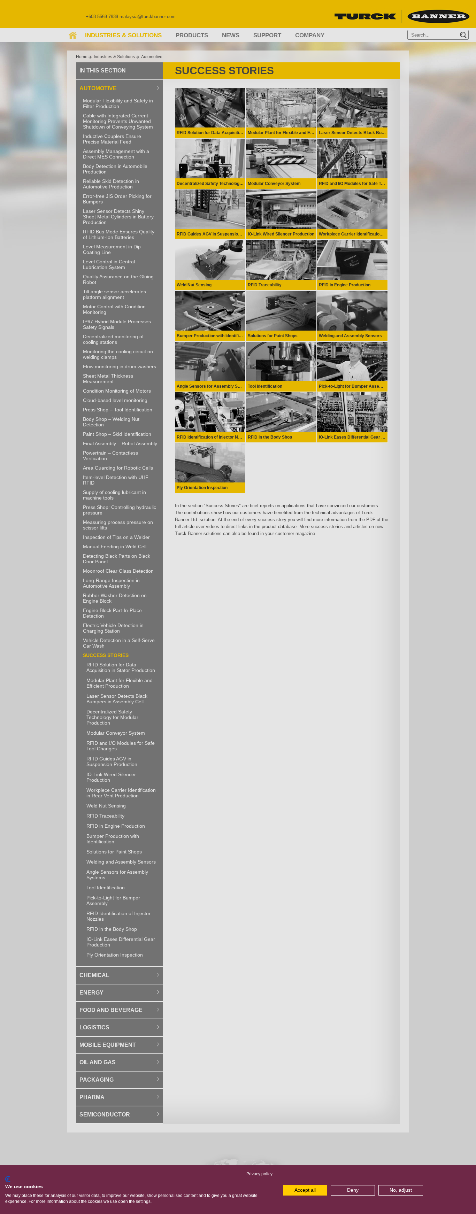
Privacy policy (259, 1174)
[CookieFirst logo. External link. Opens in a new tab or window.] (7, 1179)
